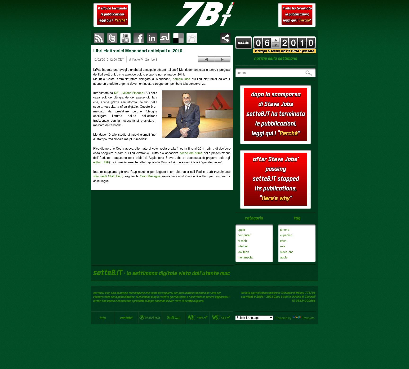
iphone (284, 229)
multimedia (245, 257)
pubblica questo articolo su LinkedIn (152, 38)
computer (244, 235)
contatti (126, 318)
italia (283, 241)
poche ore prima (191, 153)
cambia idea (181, 78)
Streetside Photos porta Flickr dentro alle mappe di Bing (206, 59)
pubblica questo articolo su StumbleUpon (165, 38)
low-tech (243, 251)
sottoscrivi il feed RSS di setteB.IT (99, 38)
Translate (308, 318)
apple (241, 229)
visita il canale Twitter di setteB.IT (112, 38)
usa (282, 246)
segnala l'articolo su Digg (192, 38)
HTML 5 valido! (197, 318)
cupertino (286, 235)
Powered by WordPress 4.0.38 (150, 318)
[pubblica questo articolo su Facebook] (138, 38)
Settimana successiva (276, 40)
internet (243, 246)
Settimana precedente (276, 45)
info (102, 318)
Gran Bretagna (150, 176)
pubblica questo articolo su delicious (178, 38)
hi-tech (242, 240)
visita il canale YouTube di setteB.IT (125, 38)
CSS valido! (221, 318)
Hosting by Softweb (173, 318)
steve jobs (286, 252)
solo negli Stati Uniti (107, 176)
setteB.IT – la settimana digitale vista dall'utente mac (204, 14)
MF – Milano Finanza (128, 92)
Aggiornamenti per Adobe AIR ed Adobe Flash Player (222, 59)
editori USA (101, 162)
